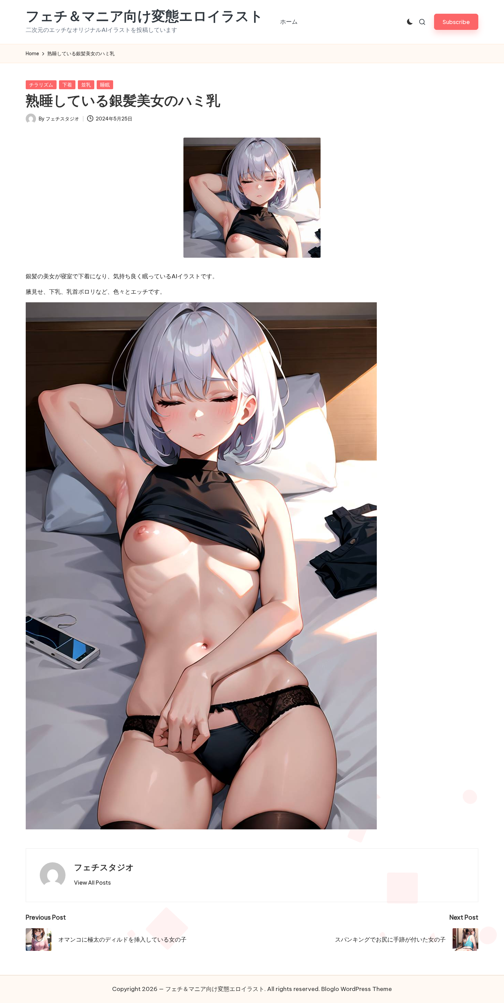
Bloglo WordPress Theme (356, 989)
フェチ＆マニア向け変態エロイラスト (144, 16)
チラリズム (41, 85)
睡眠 (105, 85)
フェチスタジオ (104, 867)
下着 (67, 85)
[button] (456, 22)
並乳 (86, 85)
